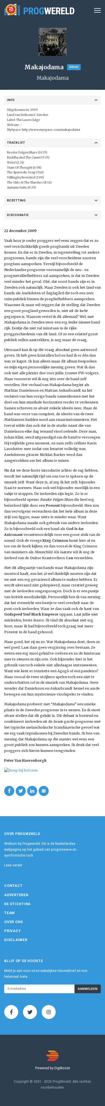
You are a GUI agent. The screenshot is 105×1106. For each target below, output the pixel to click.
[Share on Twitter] (21, 791)
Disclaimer (15, 940)
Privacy (12, 931)
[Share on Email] (44, 791)
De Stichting (17, 904)
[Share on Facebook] (9, 791)
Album (73, 67)
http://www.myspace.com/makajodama (51, 130)
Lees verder (13, 865)
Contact (13, 886)
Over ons (13, 922)
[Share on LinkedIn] (32, 791)
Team (9, 913)
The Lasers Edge (28, 120)
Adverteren (16, 895)
